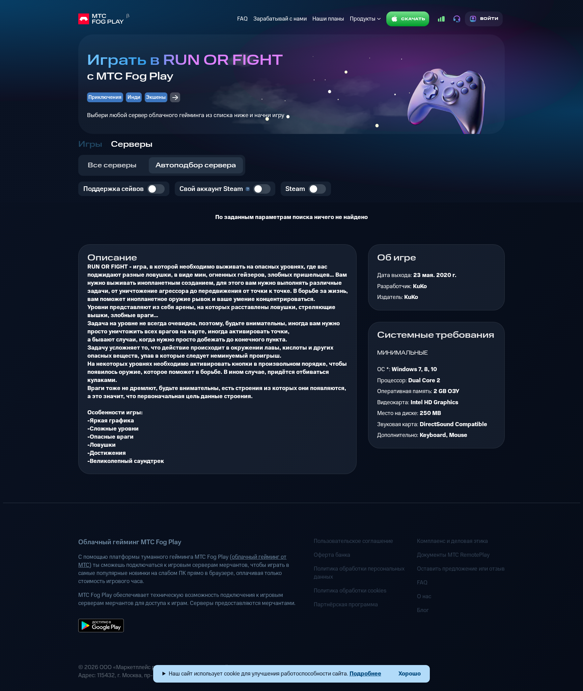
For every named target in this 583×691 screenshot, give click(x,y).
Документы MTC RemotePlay (453, 555)
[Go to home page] (156, 19)
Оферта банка (332, 555)
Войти (489, 19)
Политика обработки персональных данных (359, 573)
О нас (424, 596)
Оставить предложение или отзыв (461, 569)
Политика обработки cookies (350, 591)
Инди (134, 97)
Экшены (156, 97)
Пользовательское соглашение (353, 541)
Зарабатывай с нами (280, 19)
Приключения (104, 97)
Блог (423, 610)
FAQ (242, 19)
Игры (90, 144)
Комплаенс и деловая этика (452, 541)
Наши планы (328, 19)
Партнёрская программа (346, 605)
